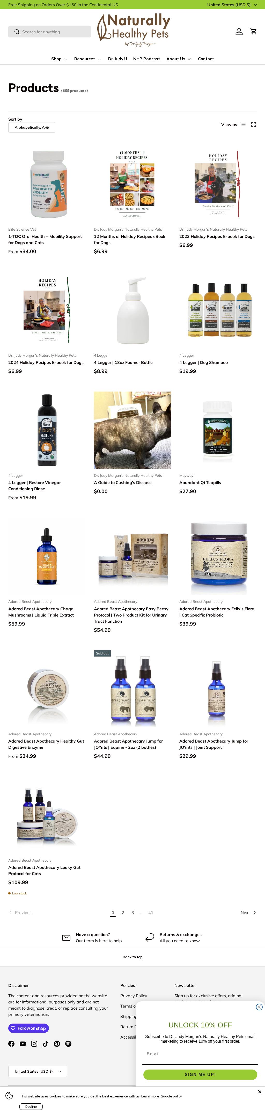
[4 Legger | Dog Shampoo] (218, 310)
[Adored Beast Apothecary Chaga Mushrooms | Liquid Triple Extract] (47, 556)
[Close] (259, 1091)
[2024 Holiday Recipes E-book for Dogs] (47, 310)
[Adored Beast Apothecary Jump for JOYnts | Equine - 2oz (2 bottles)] (132, 688)
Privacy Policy (133, 995)
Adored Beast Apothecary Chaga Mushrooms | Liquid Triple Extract (41, 612)
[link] (58, 912)
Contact (206, 59)
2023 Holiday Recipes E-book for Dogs (217, 236)
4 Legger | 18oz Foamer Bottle (123, 362)
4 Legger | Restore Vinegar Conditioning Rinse (34, 485)
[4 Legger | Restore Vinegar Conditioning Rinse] (47, 430)
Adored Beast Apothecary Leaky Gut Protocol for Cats (44, 870)
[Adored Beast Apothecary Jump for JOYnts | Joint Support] (218, 688)
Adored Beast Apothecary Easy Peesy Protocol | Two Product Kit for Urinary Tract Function (131, 615)
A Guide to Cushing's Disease (123, 482)
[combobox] (49, 31)
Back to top (133, 957)
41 (150, 912)
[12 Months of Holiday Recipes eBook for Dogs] (132, 184)
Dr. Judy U (117, 59)
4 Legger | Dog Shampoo (203, 362)
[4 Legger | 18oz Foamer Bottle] (132, 310)
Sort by (15, 119)
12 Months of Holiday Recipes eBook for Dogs (129, 239)
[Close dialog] (259, 1007)
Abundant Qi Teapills (200, 482)
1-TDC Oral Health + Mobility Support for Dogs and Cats (45, 239)
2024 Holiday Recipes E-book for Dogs (46, 362)
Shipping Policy (135, 1016)
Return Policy (133, 1026)
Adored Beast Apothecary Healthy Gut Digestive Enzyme (46, 744)
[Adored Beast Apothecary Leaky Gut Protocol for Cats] (47, 815)
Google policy (171, 1096)
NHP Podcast (146, 59)
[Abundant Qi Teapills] (218, 430)
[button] (253, 31)
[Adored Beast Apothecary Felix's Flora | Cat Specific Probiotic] (218, 556)
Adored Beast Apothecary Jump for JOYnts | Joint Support (213, 744)
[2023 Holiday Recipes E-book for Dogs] (218, 184)
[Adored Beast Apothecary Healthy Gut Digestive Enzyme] (47, 688)
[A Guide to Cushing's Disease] (132, 430)
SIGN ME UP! (200, 1074)
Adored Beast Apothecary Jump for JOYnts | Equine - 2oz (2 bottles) (128, 744)
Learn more (150, 1096)
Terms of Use (132, 1006)
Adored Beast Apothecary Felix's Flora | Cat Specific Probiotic (216, 612)
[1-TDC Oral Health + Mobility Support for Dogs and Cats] (47, 184)
